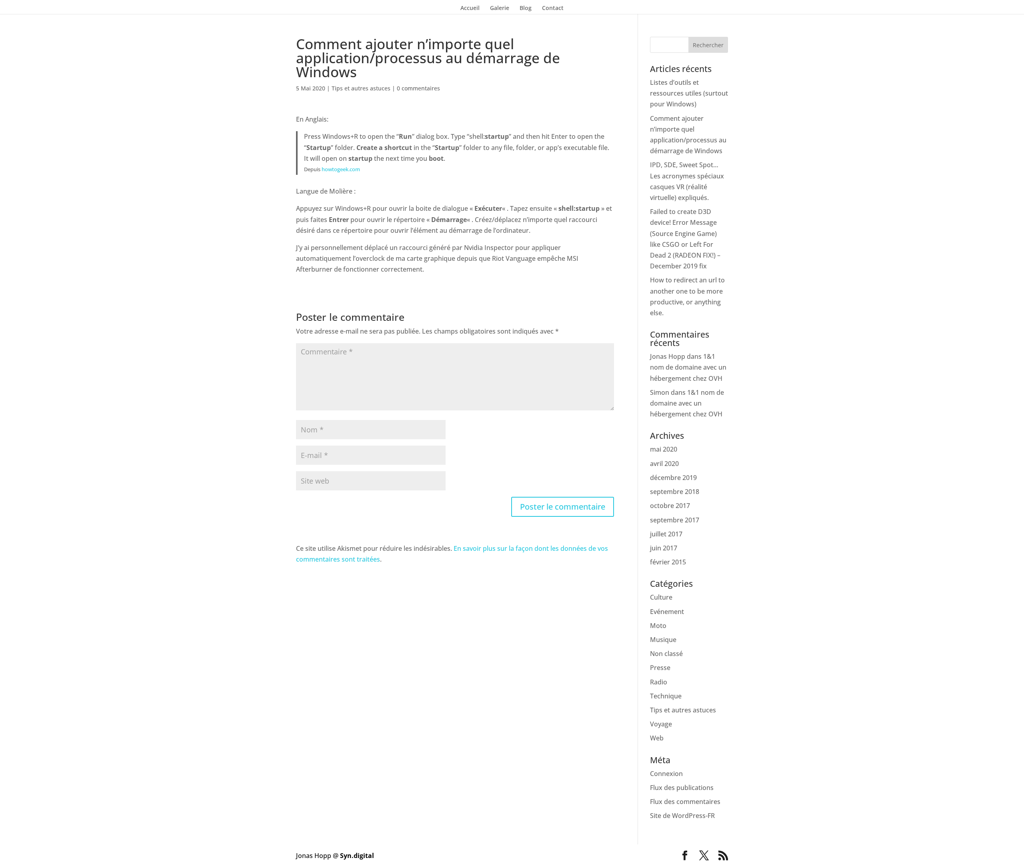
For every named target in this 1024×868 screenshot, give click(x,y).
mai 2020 (663, 449)
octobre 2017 (670, 505)
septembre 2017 (674, 520)
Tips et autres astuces (361, 88)
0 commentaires (418, 88)
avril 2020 (664, 463)
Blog (526, 8)
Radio (658, 682)
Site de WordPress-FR (682, 815)
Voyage (661, 724)
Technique (666, 696)
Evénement (667, 611)
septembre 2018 (674, 491)
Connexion (666, 773)
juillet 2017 (666, 534)
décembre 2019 (673, 477)
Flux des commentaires (685, 801)
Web (657, 738)
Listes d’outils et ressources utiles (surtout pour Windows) (689, 93)
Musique (663, 639)
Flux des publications (682, 787)
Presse (660, 667)
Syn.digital (357, 855)
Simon (659, 392)
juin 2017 (663, 548)
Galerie (499, 8)
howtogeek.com (341, 169)
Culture (661, 597)
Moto (658, 625)
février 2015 (668, 562)
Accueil (470, 8)
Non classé (666, 653)
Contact (553, 8)
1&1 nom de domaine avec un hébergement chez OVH (688, 367)
